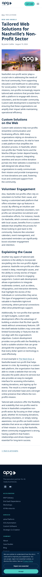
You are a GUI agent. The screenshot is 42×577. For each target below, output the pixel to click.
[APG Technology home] (7, 4)
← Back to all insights (10, 451)
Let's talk (29, 4)
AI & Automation (9, 523)
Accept (21, 571)
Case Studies (8, 544)
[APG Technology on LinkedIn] (5, 487)
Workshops (7, 505)
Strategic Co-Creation (11, 530)
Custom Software (10, 526)
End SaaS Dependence (11, 501)
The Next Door (25, 359)
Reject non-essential (21, 566)
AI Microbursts (9, 508)
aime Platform (8, 519)
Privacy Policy (28, 561)
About (5, 541)
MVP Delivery (8, 498)
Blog (3, 15)
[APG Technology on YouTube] (10, 487)
